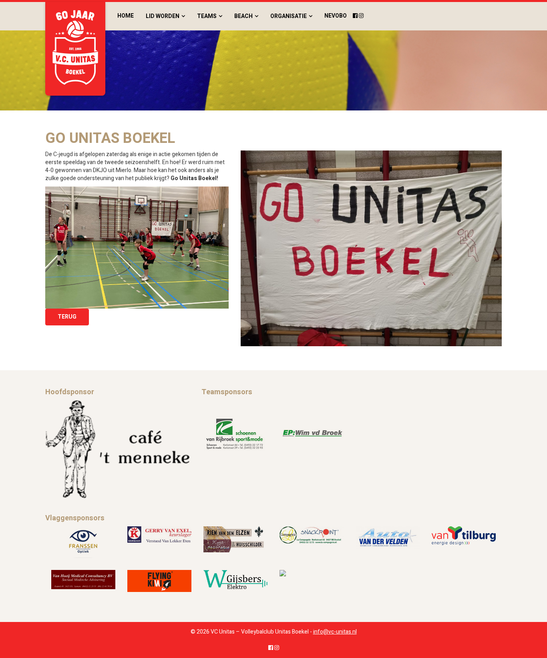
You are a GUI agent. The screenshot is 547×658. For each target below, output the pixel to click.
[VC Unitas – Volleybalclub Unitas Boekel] (75, 49)
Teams (207, 16)
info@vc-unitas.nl (335, 632)
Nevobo (335, 16)
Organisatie (288, 16)
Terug (67, 317)
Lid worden (162, 16)
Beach (243, 16)
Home (125, 16)
